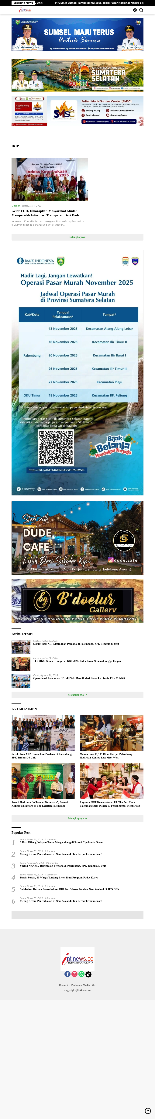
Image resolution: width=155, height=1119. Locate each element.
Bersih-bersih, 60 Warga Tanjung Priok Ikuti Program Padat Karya (59, 877)
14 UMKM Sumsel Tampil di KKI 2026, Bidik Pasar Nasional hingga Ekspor (64, 3)
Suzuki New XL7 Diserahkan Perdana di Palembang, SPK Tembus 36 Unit (76, 643)
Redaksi (63, 985)
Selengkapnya (77, 237)
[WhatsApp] (81, 974)
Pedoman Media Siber (84, 985)
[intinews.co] (24, 10)
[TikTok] (88, 974)
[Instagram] (74, 974)
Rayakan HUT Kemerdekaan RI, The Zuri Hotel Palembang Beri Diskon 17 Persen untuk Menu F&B (110, 804)
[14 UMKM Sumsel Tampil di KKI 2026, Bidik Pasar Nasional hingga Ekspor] (21, 664)
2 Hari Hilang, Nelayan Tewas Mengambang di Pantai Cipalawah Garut (61, 842)
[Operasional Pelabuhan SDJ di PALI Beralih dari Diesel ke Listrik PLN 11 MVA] (21, 681)
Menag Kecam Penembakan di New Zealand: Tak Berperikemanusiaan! (61, 854)
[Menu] (14, 10)
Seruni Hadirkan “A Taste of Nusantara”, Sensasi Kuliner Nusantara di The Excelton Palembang (40, 804)
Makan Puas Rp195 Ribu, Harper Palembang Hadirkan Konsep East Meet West (106, 756)
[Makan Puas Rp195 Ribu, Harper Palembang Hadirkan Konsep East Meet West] (111, 733)
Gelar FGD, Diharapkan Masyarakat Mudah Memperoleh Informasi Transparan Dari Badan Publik (46, 215)
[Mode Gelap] (135, 10)
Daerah (16, 205)
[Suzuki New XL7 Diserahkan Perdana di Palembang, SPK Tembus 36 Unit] (21, 647)
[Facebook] (67, 974)
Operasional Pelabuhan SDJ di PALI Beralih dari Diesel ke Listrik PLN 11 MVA (79, 678)
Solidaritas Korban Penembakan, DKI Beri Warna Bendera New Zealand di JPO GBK (69, 889)
